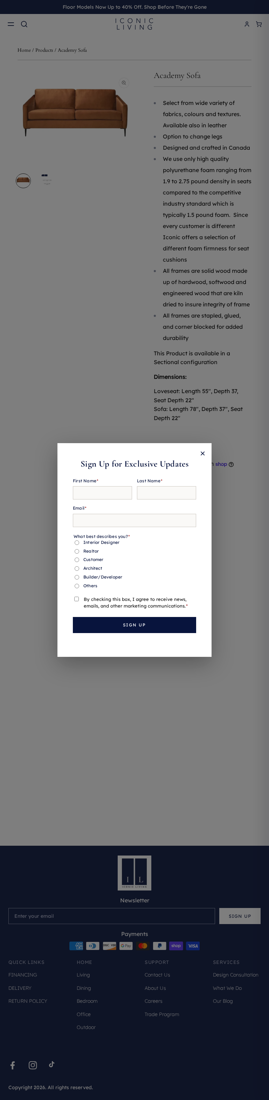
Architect (92, 568)
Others (90, 585)
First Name (85, 480)
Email (80, 508)
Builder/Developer (102, 577)
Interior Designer (101, 542)
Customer (93, 559)
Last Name (150, 480)
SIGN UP (134, 624)
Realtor (91, 551)
